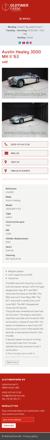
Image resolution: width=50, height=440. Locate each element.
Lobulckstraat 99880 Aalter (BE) (10, 386)
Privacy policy (30, 436)
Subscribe (9, 425)
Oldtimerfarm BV (12, 436)
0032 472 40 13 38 (11, 392)
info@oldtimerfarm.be (13, 395)
